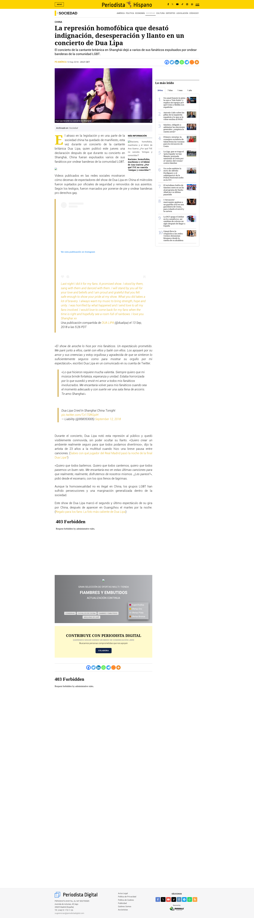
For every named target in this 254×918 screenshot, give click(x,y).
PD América (61, 62)
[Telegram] (187, 62)
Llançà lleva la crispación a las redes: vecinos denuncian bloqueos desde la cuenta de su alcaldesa (173, 236)
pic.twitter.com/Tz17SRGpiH (79, 414)
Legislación (182, 13)
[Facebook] (168, 4)
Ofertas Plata (137, 613)
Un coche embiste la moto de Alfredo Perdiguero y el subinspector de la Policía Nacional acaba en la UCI (173, 174)
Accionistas (123, 910)
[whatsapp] (192, 4)
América (121, 13)
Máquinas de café (91, 617)
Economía (140, 13)
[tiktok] (173, 899)
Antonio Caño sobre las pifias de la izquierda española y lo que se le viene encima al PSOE (173, 116)
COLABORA (103, 651)
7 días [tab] (170, 90)
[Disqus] (103, 767)
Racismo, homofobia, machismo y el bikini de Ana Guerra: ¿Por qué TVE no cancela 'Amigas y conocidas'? (139, 164)
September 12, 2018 (108, 419)
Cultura (160, 13)
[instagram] (179, 899)
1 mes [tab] (180, 90)
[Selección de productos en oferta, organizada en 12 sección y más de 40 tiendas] (103, 580)
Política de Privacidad (127, 897)
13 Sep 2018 (72, 62)
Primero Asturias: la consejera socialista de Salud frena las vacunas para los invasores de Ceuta (173, 141)
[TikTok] (182, 4)
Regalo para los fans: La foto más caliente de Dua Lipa (91, 511)
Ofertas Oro (136, 609)
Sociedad (68, 13)
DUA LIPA (108, 322)
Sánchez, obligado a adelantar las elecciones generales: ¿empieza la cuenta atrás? (174, 128)
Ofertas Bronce (138, 617)
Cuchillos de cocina (87, 613)
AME (197, 4)
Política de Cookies (126, 900)
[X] (172, 4)
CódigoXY (194, 13)
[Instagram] (187, 4)
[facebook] (158, 899)
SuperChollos (137, 605)
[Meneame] (192, 62)
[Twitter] (172, 62)
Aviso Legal (123, 893)
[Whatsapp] (182, 62)
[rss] (195, 899)
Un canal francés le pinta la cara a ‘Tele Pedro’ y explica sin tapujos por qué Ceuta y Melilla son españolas (174, 102)
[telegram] (184, 899)
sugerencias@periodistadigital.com (69, 913)
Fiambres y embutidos (108, 613)
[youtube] (168, 899)
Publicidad (122, 903)
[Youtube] (177, 4)
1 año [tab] (189, 90)
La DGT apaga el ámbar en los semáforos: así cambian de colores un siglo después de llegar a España (174, 221)
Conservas (70, 613)
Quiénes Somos (124, 907)
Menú (59, 4)
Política (130, 13)
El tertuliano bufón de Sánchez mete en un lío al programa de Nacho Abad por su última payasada (173, 190)
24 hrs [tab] (160, 90)
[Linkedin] (177, 62)
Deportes (170, 13)
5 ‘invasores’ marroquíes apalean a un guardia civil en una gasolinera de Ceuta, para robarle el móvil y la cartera (173, 205)
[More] (197, 62)
